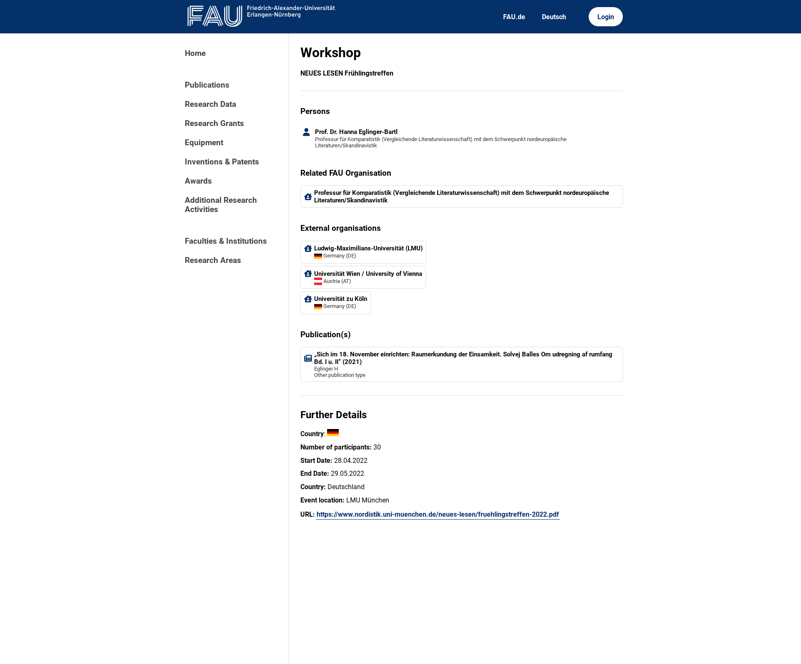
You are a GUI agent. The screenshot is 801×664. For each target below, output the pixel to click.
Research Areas (213, 260)
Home (195, 53)
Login (605, 17)
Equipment (204, 142)
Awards (198, 181)
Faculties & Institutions (226, 241)
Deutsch (554, 17)
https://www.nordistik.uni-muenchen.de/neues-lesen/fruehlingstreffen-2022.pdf (438, 514)
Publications (207, 85)
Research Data (210, 104)
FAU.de (514, 17)
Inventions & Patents (222, 162)
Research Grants (214, 123)
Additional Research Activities (221, 205)
